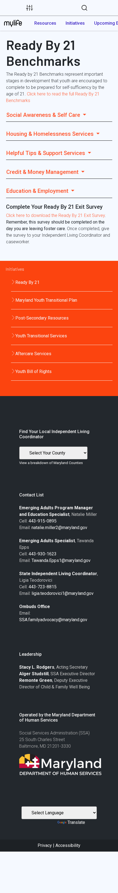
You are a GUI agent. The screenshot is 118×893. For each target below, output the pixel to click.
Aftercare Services (33, 353)
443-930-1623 (43, 553)
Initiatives (75, 23)
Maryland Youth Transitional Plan (46, 300)
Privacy (45, 845)
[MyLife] (13, 23)
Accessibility (67, 845)
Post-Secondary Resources (42, 318)
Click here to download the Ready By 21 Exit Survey (55, 215)
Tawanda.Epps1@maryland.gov (61, 560)
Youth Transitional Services (41, 335)
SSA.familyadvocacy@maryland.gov (53, 619)
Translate (76, 822)
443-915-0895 (43, 521)
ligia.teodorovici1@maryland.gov (63, 593)
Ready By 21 (27, 282)
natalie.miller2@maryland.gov (59, 527)
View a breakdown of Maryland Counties (51, 463)
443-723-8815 (43, 586)
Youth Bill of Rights (33, 371)
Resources (45, 23)
